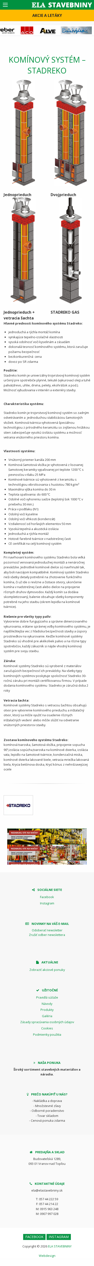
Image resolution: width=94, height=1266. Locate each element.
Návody (47, 1003)
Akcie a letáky (47, 15)
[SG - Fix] (18, 805)
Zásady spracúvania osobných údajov (47, 1022)
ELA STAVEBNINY (60, 1246)
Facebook (47, 897)
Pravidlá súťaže (47, 997)
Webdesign (47, 1255)
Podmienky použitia (47, 1034)
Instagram (47, 903)
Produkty (47, 1009)
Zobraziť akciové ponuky (47, 970)
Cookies (47, 1028)
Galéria (47, 1016)
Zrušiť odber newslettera (47, 935)
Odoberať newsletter (47, 930)
